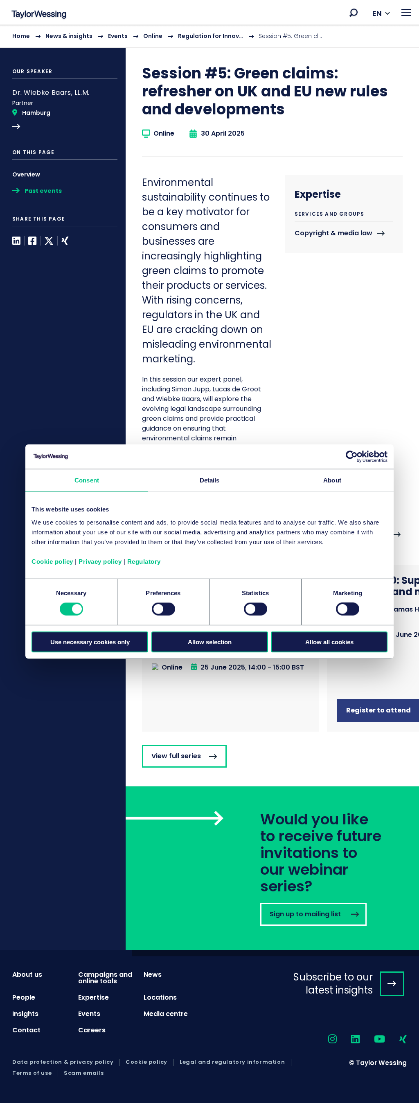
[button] (353, 13)
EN (377, 13)
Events (118, 36)
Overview (26, 174)
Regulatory (144, 561)
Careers (92, 1030)
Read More (64, 109)
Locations (160, 997)
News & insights (68, 36)
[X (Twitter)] (49, 241)
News (153, 974)
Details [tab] (210, 480)
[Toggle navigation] (406, 12)
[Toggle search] (353, 13)
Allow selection (210, 641)
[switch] (163, 609)
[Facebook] (32, 241)
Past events (43, 191)
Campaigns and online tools (105, 978)
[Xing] (64, 241)
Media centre (166, 1013)
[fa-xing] (396, 1039)
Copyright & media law (333, 233)
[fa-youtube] (372, 1039)
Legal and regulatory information (232, 1062)
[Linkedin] (16, 241)
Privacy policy (100, 561)
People (23, 997)
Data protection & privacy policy (62, 1062)
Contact (26, 1030)
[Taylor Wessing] (39, 15)
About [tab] (332, 480)
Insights (25, 1013)
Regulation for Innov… (210, 36)
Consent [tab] (86, 480)
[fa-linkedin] (348, 1039)
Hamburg (36, 113)
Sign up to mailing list (272, 868)
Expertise (93, 997)
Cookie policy (52, 561)
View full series (176, 756)
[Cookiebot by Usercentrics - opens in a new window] (351, 457)
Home (21, 36)
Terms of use (32, 1073)
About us (27, 974)
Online (152, 36)
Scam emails (84, 1073)
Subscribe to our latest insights (333, 983)
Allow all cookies (329, 641)
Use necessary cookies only (90, 641)
